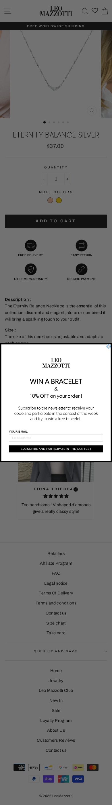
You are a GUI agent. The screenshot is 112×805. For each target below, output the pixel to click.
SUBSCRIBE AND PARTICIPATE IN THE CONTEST (56, 448)
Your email (18, 431)
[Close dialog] (109, 346)
